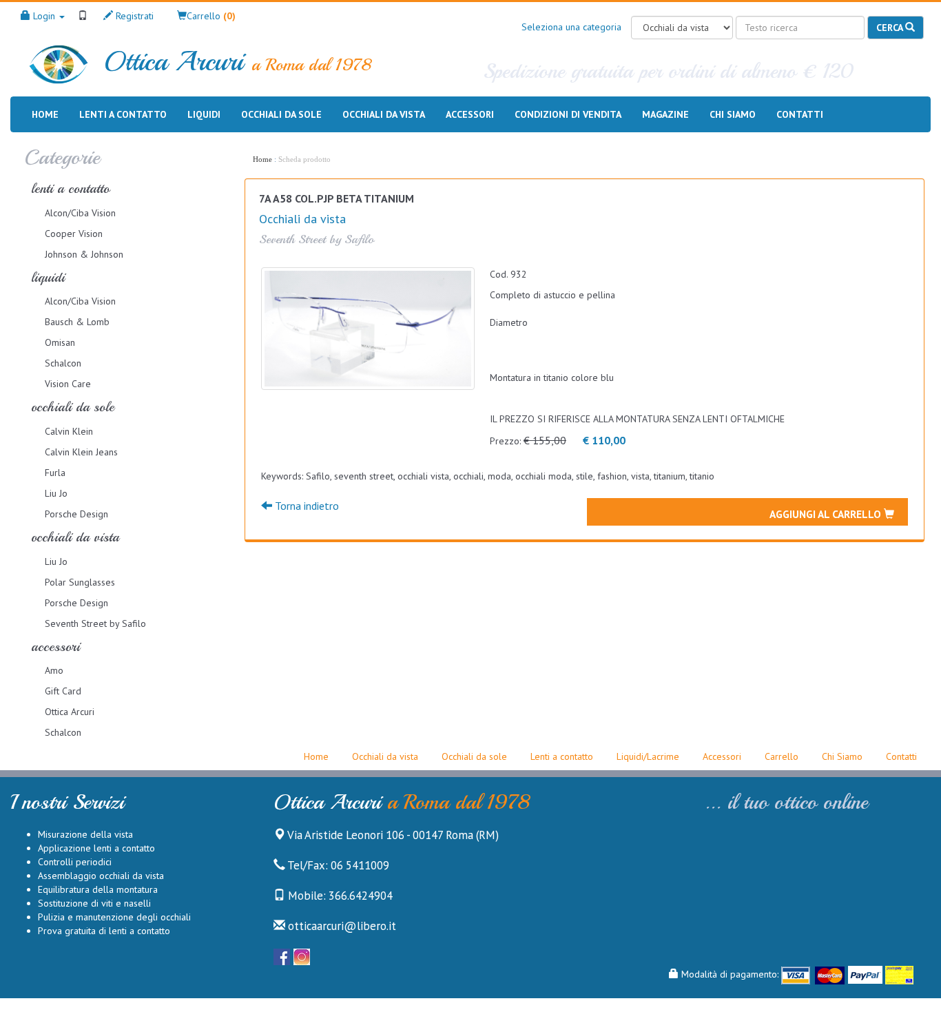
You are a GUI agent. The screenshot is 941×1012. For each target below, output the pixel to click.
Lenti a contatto (123, 114)
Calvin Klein (69, 431)
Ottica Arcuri (69, 711)
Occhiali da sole (281, 114)
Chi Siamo (842, 756)
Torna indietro (305, 506)
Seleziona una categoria (571, 27)
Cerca (890, 27)
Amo (54, 670)
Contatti (799, 114)
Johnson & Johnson (84, 254)
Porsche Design (76, 514)
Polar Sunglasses (80, 582)
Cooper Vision (74, 233)
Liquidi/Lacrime (648, 756)
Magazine (665, 114)
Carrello (781, 756)
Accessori (470, 114)
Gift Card (63, 691)
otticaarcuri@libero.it (340, 925)
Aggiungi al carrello (826, 514)
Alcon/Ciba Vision (80, 213)
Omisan (60, 342)
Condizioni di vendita (568, 114)
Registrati (133, 16)
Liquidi (203, 114)
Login (44, 16)
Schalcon (63, 363)
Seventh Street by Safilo (95, 623)
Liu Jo (56, 493)
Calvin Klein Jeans (81, 452)
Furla (55, 472)
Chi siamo (733, 114)
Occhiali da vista (383, 114)
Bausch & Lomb (77, 322)
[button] (206, 16)
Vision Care (68, 384)
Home (45, 114)
